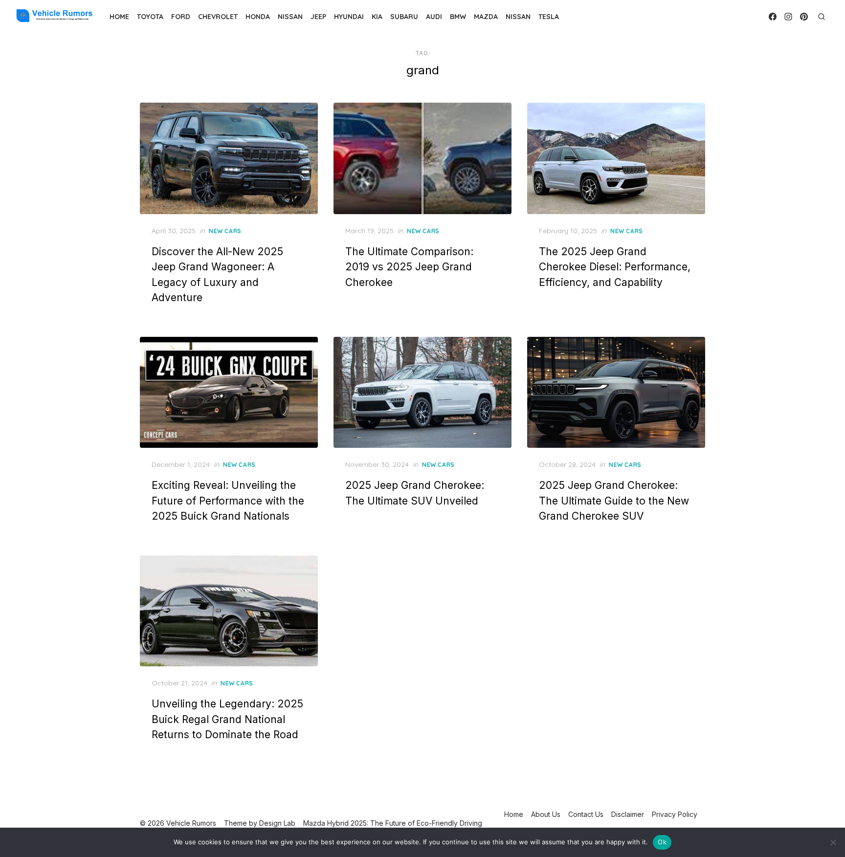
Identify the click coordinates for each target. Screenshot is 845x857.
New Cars (225, 231)
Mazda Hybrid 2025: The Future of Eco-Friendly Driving (392, 823)
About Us (545, 814)
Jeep (318, 16)
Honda (257, 16)
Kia (377, 16)
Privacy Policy (674, 814)
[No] (833, 842)
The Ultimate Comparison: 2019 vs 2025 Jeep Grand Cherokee (409, 266)
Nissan (290, 16)
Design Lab (277, 823)
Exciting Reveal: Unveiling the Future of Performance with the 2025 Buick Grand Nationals (228, 500)
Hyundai (349, 16)
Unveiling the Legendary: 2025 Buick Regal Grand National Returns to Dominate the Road (227, 719)
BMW (458, 16)
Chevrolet (218, 16)
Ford (180, 16)
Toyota (150, 16)
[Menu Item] (772, 16)
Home (119, 16)
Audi (434, 16)
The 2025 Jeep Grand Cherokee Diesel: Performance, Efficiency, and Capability (614, 266)
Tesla (548, 16)
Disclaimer (627, 814)
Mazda (486, 16)
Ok (662, 842)
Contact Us (585, 814)
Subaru (404, 16)
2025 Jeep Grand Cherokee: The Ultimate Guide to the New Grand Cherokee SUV (614, 500)
